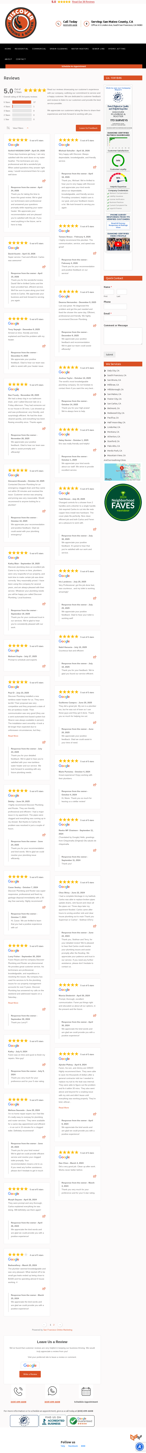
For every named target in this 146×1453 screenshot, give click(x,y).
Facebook (73, 1446)
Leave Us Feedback (88, 128)
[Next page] (60, 1325)
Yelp (63, 1446)
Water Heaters (80, 49)
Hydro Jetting (117, 49)
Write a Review (30, 1374)
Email (108, 313)
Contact (21, 59)
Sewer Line (98, 49)
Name (108, 287)
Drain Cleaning (59, 49)
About (8, 59)
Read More (13, 736)
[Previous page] (44, 1325)
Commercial (39, 49)
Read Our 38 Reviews (83, 2)
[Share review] (44, 181)
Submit (109, 354)
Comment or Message (116, 325)
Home (8, 49)
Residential (22, 49)
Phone (107, 302)
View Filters (18, 128)
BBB (83, 1446)
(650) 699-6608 (70, 25)
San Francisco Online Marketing (57, 1330)
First (106, 296)
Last (118, 296)
